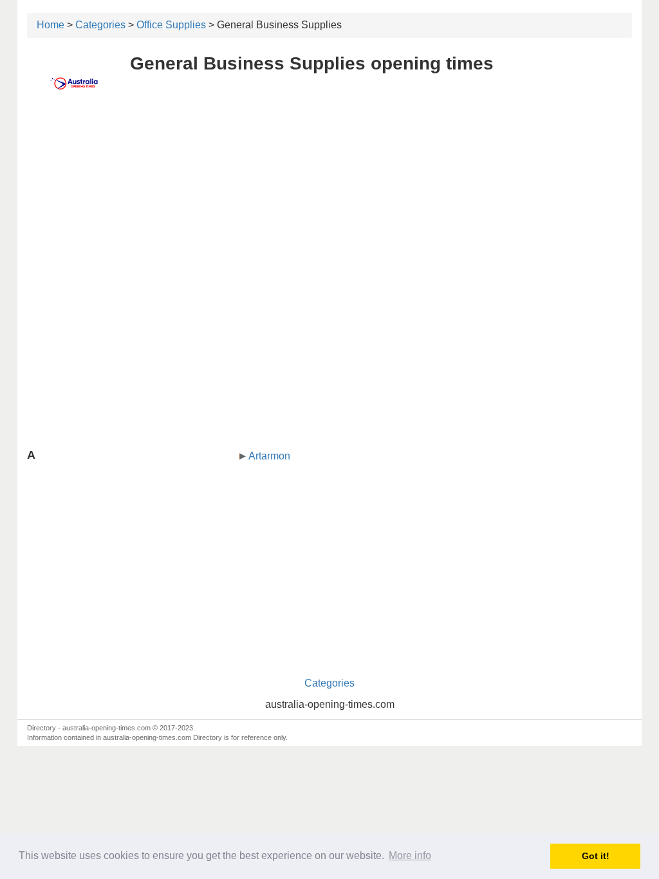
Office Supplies (171, 24)
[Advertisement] (329, 204)
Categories (100, 24)
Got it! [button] (595, 856)
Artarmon (269, 455)
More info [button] (410, 855)
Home (50, 24)
